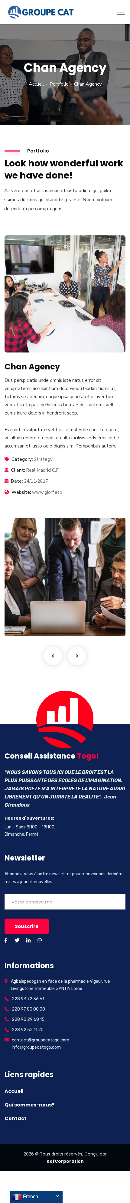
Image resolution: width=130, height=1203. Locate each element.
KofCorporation (65, 1161)
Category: (22, 459)
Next (77, 656)
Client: (18, 470)
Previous (53, 656)
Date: (17, 481)
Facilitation (27, 624)
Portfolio (59, 84)
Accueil (36, 84)
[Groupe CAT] (39, 11)
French (30, 1196)
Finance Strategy (38, 614)
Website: (21, 492)
